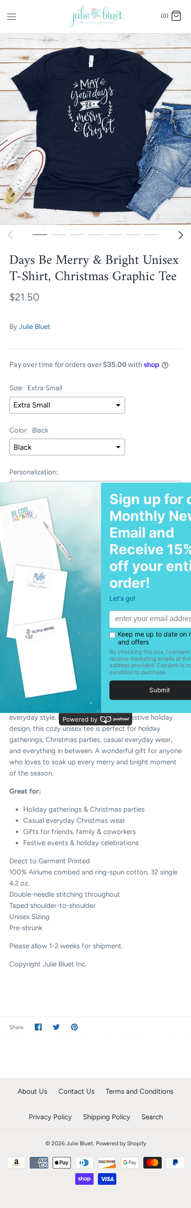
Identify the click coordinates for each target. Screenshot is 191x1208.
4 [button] (95, 234)
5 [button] (114, 234)
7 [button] (151, 234)
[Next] (181, 235)
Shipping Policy (106, 1117)
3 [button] (77, 234)
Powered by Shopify (121, 1143)
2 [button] (58, 234)
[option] (95, 129)
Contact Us (76, 1091)
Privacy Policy (50, 1117)
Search (152, 1117)
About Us (32, 1091)
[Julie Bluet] (95, 16)
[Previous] (10, 235)
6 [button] (132, 234)
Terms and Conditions (139, 1091)
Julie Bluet (35, 326)
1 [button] (40, 234)
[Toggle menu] (11, 15)
